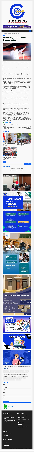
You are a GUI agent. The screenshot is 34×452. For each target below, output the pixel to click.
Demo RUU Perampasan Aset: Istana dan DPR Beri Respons (10, 151)
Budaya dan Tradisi (6, 386)
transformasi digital (20, 378)
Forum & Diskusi (5, 387)
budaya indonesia (6, 371)
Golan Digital (6, 442)
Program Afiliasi (21, 422)
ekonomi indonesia (21, 371)
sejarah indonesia (25, 376)
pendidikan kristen (14, 374)
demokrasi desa (7, 124)
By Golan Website (28, 448)
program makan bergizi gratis (15, 376)
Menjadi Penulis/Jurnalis (8, 415)
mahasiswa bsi (19, 372)
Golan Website (6, 443)
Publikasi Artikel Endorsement (23, 419)
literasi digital (15, 124)
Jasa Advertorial (21, 427)
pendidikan (25, 372)
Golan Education (6, 445)
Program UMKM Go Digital (8, 425)
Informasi (4, 389)
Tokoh (4, 397)
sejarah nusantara (6, 378)
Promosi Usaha (21, 417)
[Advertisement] (17, 26)
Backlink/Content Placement (23, 426)
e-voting (11, 124)
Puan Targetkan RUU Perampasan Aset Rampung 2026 (10, 138)
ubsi (25, 378)
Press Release (26, 415)
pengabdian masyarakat (23, 374)
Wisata (4, 398)
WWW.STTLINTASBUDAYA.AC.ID (17, 172)
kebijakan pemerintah (6, 372)
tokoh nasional (12, 378)
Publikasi (20, 415)
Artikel (23, 415)
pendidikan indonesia (6, 374)
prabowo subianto (6, 376)
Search (28, 163)
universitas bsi (18, 379)
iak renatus (27, 371)
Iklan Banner (20, 424)
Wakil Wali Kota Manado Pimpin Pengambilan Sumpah (8, 127)
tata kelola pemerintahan (26, 124)
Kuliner (4, 392)
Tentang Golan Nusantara (8, 433)
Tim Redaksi (6, 435)
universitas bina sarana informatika (9, 379)
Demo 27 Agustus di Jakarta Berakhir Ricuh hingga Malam (24, 138)
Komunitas (4, 390)
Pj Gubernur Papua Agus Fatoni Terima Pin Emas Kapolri (24, 127)
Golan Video (30, 31)
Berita (3, 35)
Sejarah (4, 395)
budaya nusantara (13, 371)
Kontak (5, 437)
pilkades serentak (19, 124)
